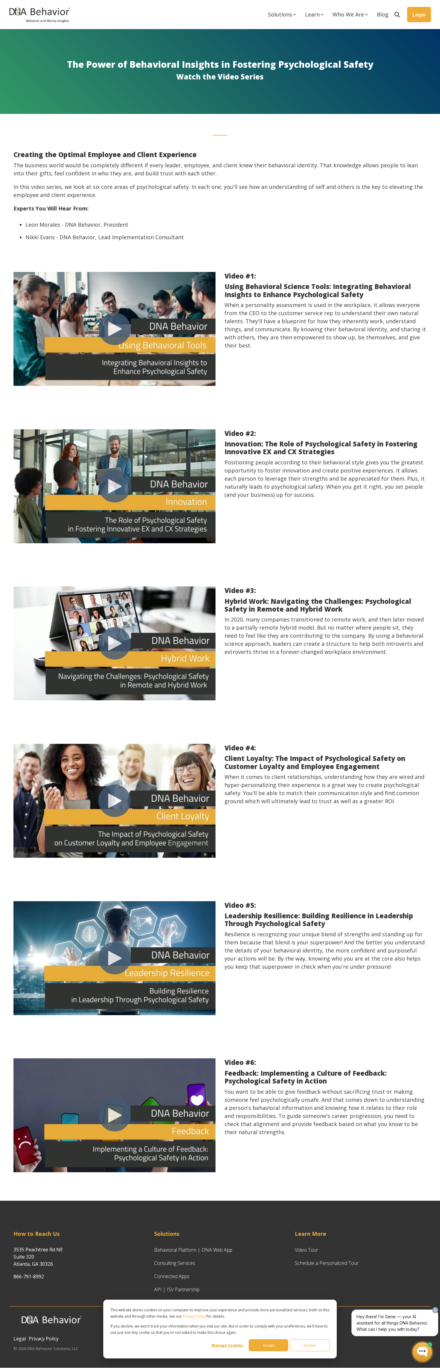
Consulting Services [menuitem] (174, 1263)
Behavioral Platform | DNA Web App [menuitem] (193, 1250)
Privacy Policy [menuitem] (44, 1338)
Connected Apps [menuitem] (171, 1276)
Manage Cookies (227, 1345)
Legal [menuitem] (19, 1338)
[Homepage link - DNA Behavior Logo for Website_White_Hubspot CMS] (50, 1328)
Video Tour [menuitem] (306, 1250)
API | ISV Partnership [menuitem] (177, 1289)
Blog (383, 14)
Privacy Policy (194, 1316)
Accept (268, 1345)
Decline (310, 1345)
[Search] (397, 14)
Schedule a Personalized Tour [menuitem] (327, 1263)
